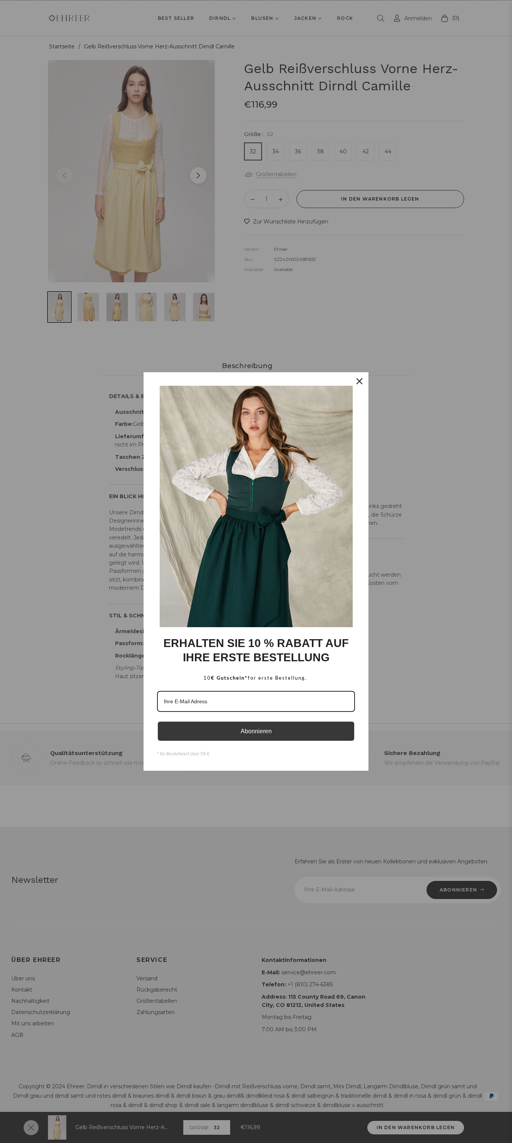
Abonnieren (256, 731)
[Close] (359, 381)
